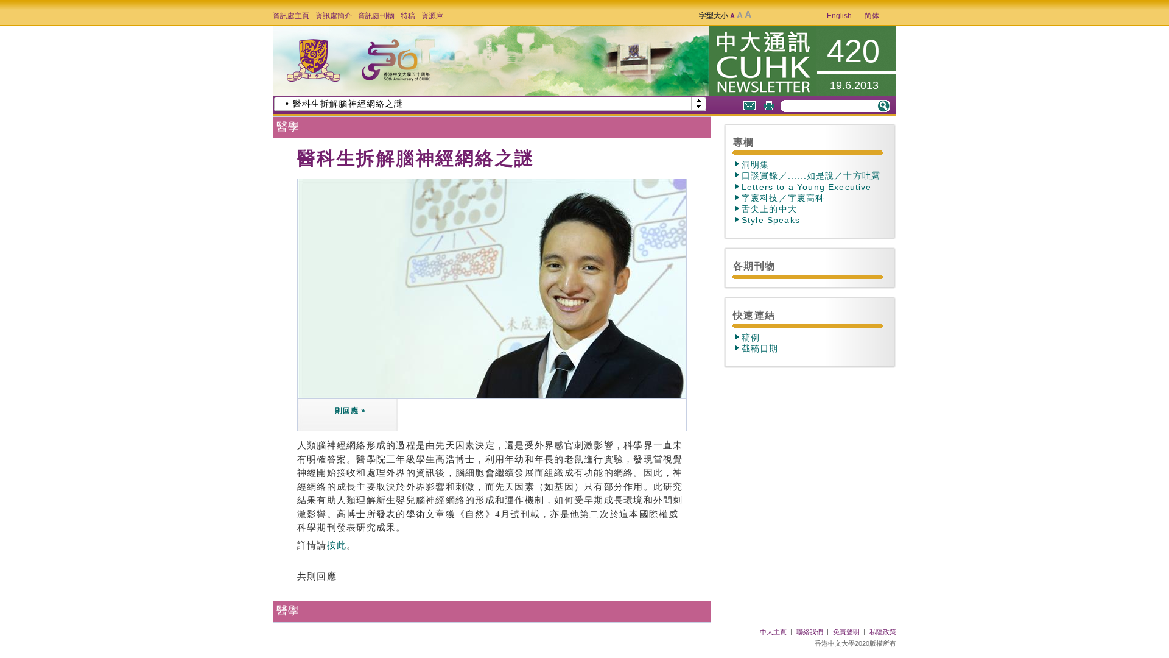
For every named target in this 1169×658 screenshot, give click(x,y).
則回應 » (350, 410)
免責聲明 (846, 631)
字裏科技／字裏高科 (783, 198)
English (839, 16)
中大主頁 (773, 631)
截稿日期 (760, 348)
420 (853, 51)
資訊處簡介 (333, 16)
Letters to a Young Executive (807, 187)
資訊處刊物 (376, 16)
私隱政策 (882, 631)
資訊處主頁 (291, 16)
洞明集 (756, 164)
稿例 (751, 337)
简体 (872, 16)
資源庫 (432, 16)
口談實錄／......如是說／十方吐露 (811, 175)
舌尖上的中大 (769, 209)
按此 (337, 545)
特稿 (408, 16)
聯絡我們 (809, 631)
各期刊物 (754, 265)
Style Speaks (771, 220)
